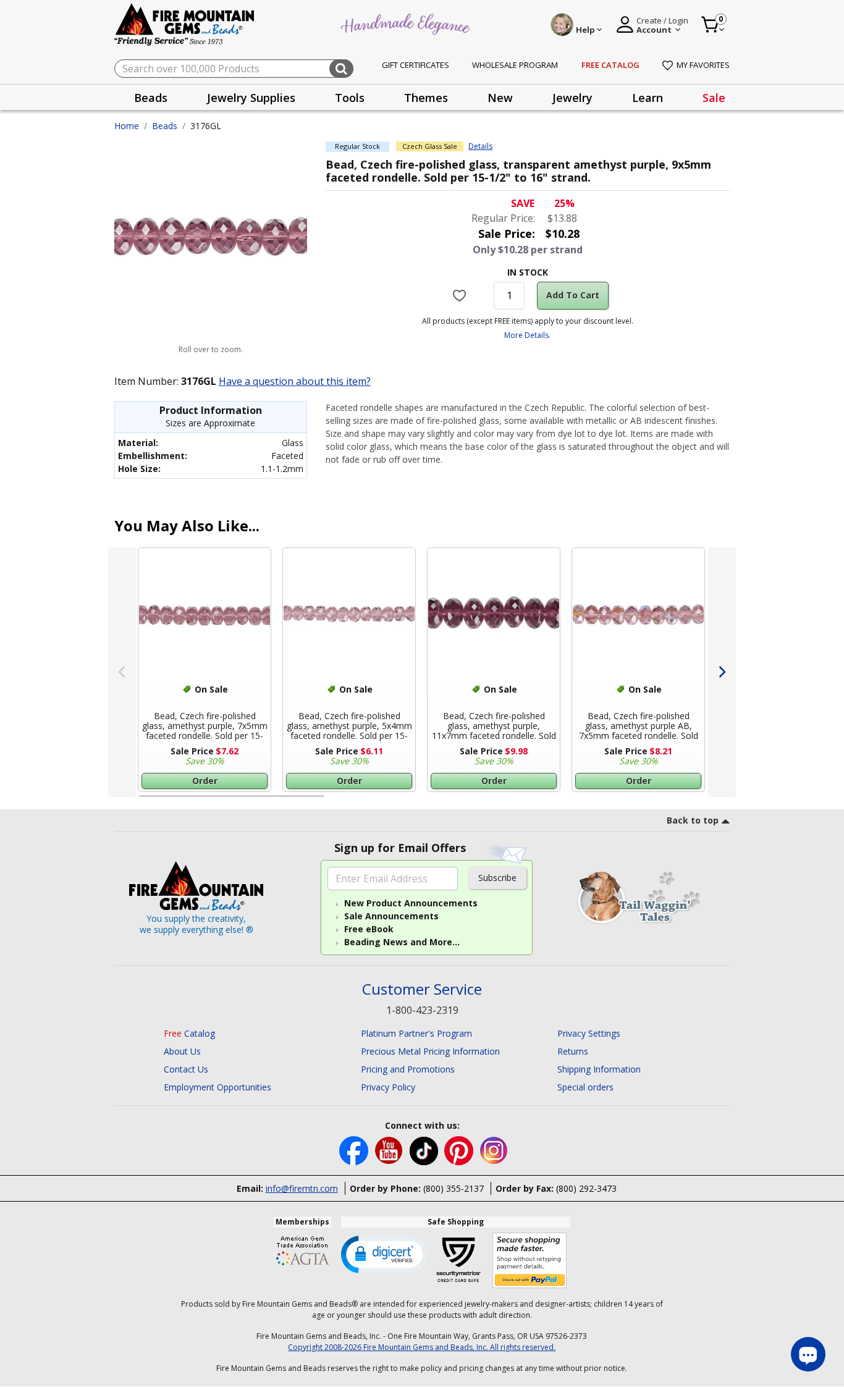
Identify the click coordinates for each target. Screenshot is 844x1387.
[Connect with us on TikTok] (425, 1149)
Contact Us (186, 1069)
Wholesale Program (515, 64)
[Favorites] (461, 295)
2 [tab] (336, 801)
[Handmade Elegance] (407, 22)
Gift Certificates (415, 64)
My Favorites (703, 64)
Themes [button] (426, 97)
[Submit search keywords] (341, 68)
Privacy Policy (388, 1087)
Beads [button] (150, 97)
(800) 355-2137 (453, 1188)
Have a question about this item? (295, 381)
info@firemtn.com (302, 1188)
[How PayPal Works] (529, 1261)
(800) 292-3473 (586, 1188)
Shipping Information (599, 1069)
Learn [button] (647, 97)
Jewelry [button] (572, 97)
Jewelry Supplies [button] (251, 97)
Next (722, 672)
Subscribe (497, 877)
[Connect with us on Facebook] (355, 1149)
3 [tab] (526, 801)
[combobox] (233, 68)
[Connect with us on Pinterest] (460, 1149)
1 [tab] (145, 801)
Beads (164, 126)
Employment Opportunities (217, 1087)
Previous (122, 672)
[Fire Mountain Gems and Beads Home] (184, 24)
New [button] (500, 97)
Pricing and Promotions (408, 1069)
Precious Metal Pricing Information (430, 1051)
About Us (182, 1051)
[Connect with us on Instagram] (494, 1149)
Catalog (189, 1033)
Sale (714, 97)
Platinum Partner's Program (416, 1033)
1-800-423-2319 (422, 1010)
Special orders (585, 1087)
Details (480, 146)
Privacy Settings (588, 1033)
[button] (384, 1254)
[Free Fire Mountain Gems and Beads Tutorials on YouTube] (390, 1149)
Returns (572, 1051)
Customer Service (422, 989)
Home (126, 126)
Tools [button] (350, 97)
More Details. (527, 335)
